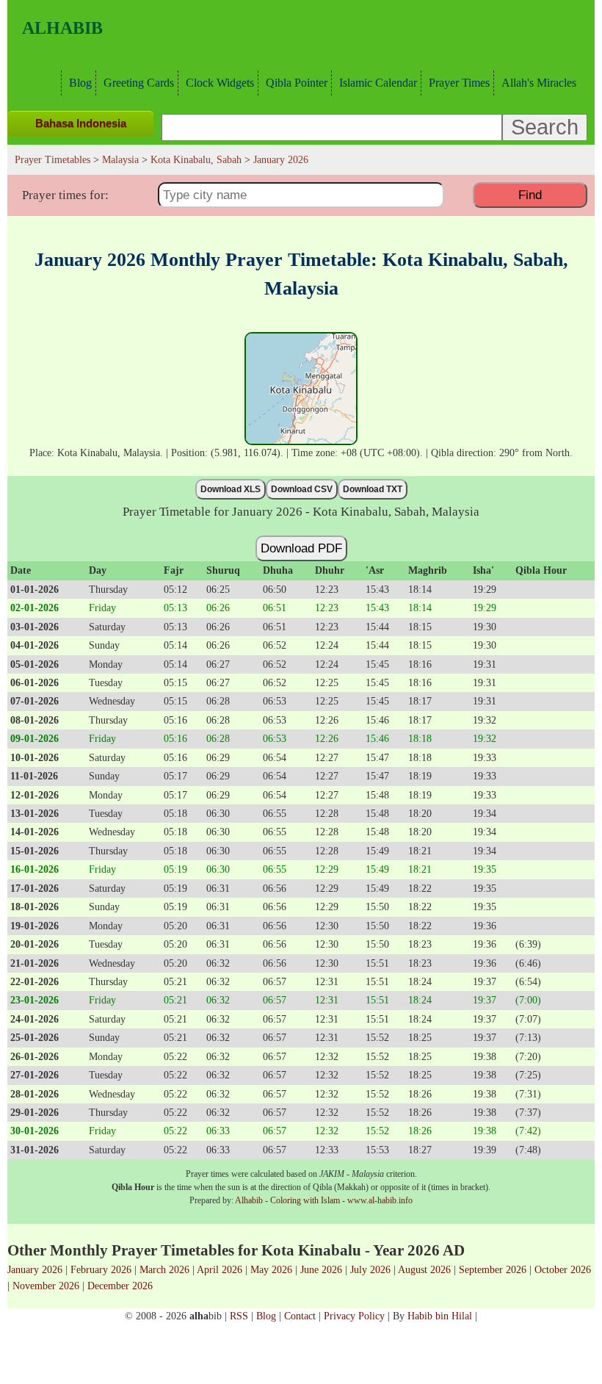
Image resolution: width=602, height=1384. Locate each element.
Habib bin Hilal (439, 1316)
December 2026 (120, 1285)
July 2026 (370, 1269)
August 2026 (424, 1269)
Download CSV (302, 489)
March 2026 (164, 1269)
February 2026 (100, 1269)
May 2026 (271, 1269)
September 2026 (492, 1269)
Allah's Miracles (538, 82)
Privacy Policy (354, 1316)
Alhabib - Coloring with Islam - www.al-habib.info (324, 1200)
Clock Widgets (220, 82)
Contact (300, 1316)
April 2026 (219, 1269)
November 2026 (45, 1285)
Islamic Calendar (378, 82)
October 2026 (562, 1269)
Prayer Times (459, 82)
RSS (239, 1316)
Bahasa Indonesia (80, 123)
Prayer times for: (65, 195)
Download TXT (372, 489)
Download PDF (301, 548)
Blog (80, 82)
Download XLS (230, 489)
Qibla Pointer (296, 82)
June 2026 (321, 1269)
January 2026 (34, 1269)
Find (530, 194)
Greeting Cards (139, 82)
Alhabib (62, 27)
